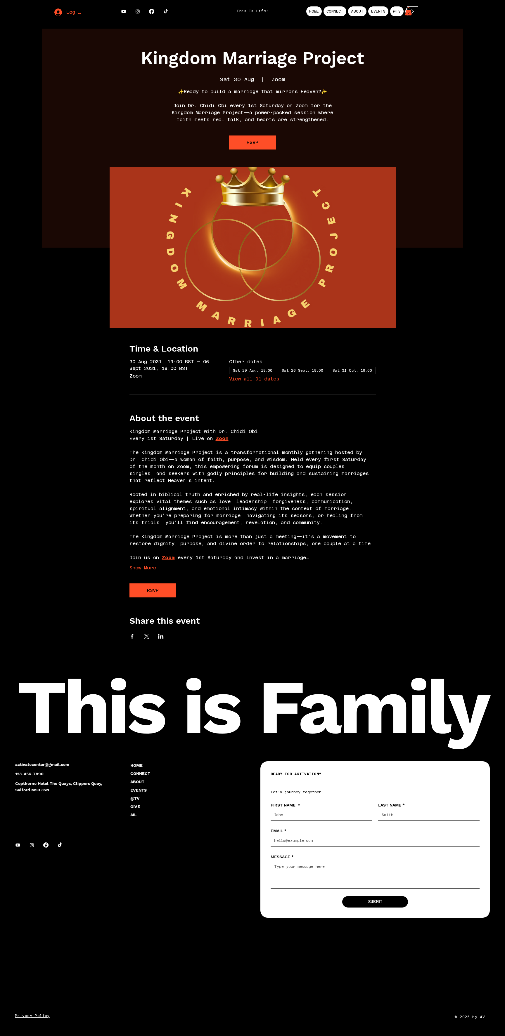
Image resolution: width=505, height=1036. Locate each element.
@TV (135, 798)
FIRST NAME (285, 805)
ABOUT (137, 781)
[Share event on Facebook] (132, 636)
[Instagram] (137, 11)
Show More (142, 568)
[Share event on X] (146, 636)
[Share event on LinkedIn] (161, 636)
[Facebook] (151, 11)
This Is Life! (252, 11)
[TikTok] (165, 11)
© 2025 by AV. (472, 1017)
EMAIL (278, 830)
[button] (408, 11)
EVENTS (138, 790)
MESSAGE (282, 856)
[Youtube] (123, 11)
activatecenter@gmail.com (42, 764)
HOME (136, 765)
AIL (133, 814)
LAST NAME (391, 805)
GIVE (135, 806)
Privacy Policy (32, 1016)
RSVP (252, 142)
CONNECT (140, 773)
